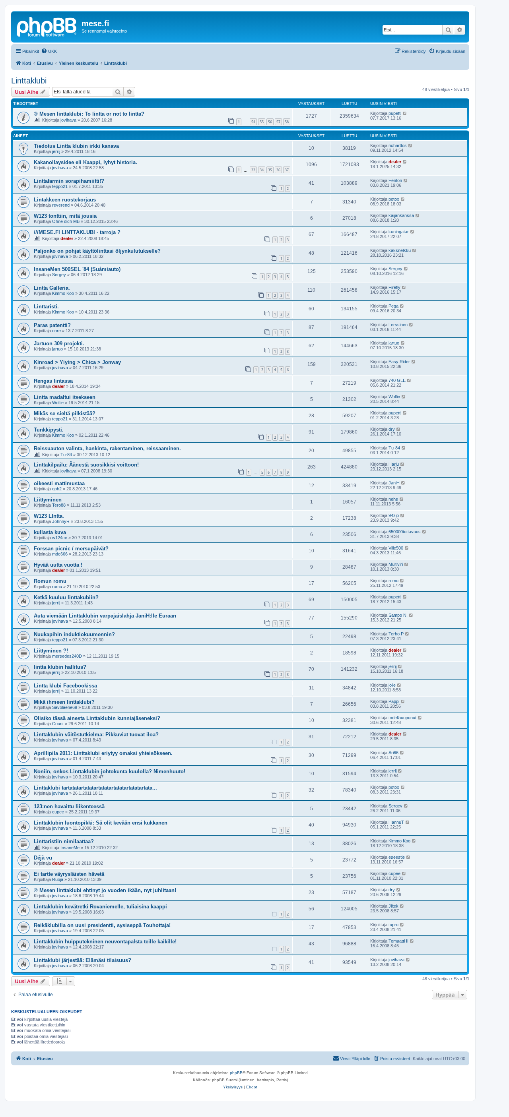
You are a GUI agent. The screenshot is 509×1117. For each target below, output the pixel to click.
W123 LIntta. (49, 516)
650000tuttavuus (405, 531)
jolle (392, 685)
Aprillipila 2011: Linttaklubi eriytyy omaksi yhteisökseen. (103, 753)
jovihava (68, 120)
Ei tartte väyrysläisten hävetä (69, 874)
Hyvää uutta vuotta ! (58, 565)
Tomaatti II (398, 941)
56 (270, 121)
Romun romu (50, 581)
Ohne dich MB (66, 221)
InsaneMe (70, 847)
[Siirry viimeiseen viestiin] (405, 113)
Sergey (59, 274)
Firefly (394, 287)
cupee (58, 811)
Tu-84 (66, 454)
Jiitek (393, 906)
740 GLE (397, 380)
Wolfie (58, 402)
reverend (61, 205)
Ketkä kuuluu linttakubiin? (66, 597)
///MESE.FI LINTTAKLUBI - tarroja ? (77, 232)
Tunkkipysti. (49, 430)
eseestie (397, 857)
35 (270, 169)
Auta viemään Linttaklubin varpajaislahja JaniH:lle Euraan (105, 616)
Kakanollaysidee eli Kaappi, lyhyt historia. (85, 162)
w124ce (59, 537)
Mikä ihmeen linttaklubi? (64, 702)
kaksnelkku (400, 250)
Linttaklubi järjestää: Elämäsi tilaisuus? (82, 960)
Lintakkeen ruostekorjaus (65, 200)
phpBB (236, 1073)
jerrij (56, 151)
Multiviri (396, 564)
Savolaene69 (64, 707)
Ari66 (393, 752)
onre (56, 330)
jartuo (57, 349)
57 (278, 121)
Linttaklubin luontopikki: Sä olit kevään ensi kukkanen (100, 823)
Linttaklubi (29, 80)
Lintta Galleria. (52, 288)
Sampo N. (398, 615)
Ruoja (57, 879)
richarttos (398, 145)
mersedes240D (67, 656)
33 (253, 169)
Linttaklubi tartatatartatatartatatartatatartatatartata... (95, 788)
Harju (394, 464)
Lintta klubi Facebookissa (65, 686)
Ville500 (396, 548)
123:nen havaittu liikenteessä (69, 806)
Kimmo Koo (63, 293)
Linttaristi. (46, 307)
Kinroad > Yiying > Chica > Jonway (77, 362)
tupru (393, 924)
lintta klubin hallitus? (60, 667)
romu (57, 586)
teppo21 (60, 186)
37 (287, 169)
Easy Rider (399, 361)
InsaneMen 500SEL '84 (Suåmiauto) (77, 269)
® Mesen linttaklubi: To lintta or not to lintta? (89, 114)
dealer (395, 161)
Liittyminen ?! (51, 651)
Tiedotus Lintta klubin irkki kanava (76, 146)
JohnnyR (61, 521)
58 (287, 121)
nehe (393, 499)
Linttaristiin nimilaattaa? (64, 841)
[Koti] (47, 26)
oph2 (57, 488)
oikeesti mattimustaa (59, 483)
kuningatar (399, 231)
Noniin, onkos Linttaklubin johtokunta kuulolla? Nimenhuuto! (109, 771)
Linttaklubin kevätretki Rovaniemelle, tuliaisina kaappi (100, 907)
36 (278, 169)
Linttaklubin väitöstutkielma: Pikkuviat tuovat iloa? (96, 735)
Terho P (396, 633)
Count (58, 723)
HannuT (396, 822)
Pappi (394, 701)
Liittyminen (48, 500)
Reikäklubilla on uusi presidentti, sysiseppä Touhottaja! (102, 925)
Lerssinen (398, 324)
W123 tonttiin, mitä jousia (65, 216)
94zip (394, 515)
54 (253, 121)
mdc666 (60, 554)
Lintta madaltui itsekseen (64, 397)
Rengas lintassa (53, 381)
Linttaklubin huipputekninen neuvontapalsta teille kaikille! (105, 942)
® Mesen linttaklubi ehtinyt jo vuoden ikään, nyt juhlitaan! (105, 890)
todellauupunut (402, 717)
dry (392, 429)
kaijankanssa (401, 215)
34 (262, 169)
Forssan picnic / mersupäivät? (71, 549)
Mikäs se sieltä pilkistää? (64, 413)
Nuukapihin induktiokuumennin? (74, 634)
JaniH (394, 482)
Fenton (395, 180)
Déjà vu (43, 858)
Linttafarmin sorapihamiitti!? (69, 181)
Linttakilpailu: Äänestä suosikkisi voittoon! (86, 465)
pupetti (395, 113)
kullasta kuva (50, 532)
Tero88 (59, 505)
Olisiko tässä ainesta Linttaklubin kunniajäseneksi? (97, 718)
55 (262, 121)
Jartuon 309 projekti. (59, 344)
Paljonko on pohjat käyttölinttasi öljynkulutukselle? (97, 251)
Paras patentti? (52, 325)
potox (394, 199)
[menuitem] (49, 51)
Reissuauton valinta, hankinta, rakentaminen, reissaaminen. (107, 448)
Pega (393, 306)
